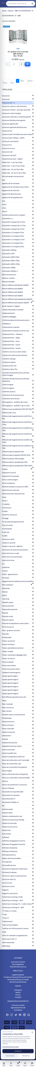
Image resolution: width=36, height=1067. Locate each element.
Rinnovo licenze (8, 725)
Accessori (6, 96)
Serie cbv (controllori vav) (11, 764)
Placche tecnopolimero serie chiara (15, 623)
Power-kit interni (8, 644)
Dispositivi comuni (9, 473)
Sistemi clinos (7, 813)
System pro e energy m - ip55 (13, 907)
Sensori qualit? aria (9, 753)
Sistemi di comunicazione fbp (13, 820)
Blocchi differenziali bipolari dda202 (15, 285)
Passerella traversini (10, 609)
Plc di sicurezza (8, 627)
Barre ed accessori (9, 274)
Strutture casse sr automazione (14, 876)
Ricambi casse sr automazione (13, 714)
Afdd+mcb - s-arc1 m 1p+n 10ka (13, 166)
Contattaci (18, 1010)
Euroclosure (6, 508)
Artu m (4, 211)
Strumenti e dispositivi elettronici (14, 869)
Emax (4, 497)
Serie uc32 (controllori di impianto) (15, 774)
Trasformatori (7, 921)
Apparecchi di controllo (10, 190)
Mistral (4, 592)
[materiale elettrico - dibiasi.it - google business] (29, 1015)
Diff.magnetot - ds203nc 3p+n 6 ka (15, 402)
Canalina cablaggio (9, 317)
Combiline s (6, 324)
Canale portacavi (8, 313)
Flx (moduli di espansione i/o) (13, 522)
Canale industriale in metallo (13, 310)
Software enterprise (9, 848)
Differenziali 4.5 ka (9, 413)
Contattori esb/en (9, 362)
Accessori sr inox (8, 148)
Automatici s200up (9, 250)
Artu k (4, 204)
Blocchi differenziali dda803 (12, 292)
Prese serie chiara (9, 665)
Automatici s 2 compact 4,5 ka (13, 239)
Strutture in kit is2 (9, 879)
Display (5, 469)
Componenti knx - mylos (11, 345)
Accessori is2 (7, 131)
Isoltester (6, 567)
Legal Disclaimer (18, 975)
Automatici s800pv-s (10, 271)
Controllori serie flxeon (11, 399)
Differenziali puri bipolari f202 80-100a (16, 455)
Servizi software (8, 788)
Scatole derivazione (9, 743)
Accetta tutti (18, 1051)
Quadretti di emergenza (11, 672)
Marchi (18, 992)
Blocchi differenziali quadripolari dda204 (17, 299)
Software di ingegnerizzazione (13, 841)
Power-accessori (8, 641)
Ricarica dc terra (8, 721)
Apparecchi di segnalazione (12, 197)
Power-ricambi (7, 651)
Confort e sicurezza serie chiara (14, 352)
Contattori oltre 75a (9, 369)
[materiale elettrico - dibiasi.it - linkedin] (24, 1015)
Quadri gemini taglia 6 (10, 693)
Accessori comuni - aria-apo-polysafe (16, 110)
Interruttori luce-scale (10, 553)
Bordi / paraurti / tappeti (11, 306)
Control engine (7, 384)
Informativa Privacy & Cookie (18, 979)
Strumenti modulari (9, 872)
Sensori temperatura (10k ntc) (13, 757)
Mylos (4, 595)
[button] (25, 1064)
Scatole (5, 739)
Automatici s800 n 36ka (11, 260)
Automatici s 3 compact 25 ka (13, 246)
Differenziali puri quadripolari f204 (15, 462)
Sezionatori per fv (8, 799)
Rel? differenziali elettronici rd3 (14, 697)
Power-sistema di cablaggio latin (14, 655)
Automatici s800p (8, 267)
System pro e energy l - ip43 (12, 900)
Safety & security (8, 732)
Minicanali (6, 588)
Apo (3, 180)
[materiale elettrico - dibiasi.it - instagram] (11, 1015)
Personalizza (26, 1055)
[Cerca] (32, 4)
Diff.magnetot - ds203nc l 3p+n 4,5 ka (16, 406)
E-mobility (6, 504)
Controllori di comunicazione (13, 395)
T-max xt (5, 918)
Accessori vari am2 (9, 155)
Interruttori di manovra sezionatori (15, 550)
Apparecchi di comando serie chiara (15, 187)
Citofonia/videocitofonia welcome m (16, 320)
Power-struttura (8, 658)
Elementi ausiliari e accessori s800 (15, 487)
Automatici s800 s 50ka (11, 264)
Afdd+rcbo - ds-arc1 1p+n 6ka (12, 169)
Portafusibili (6, 637)
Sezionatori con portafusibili (12, 792)
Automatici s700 (8, 253)
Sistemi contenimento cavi (12, 816)
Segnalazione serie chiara (11, 746)
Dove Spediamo (18, 964)
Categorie (18, 990)
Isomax (5, 571)
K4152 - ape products (10, 574)
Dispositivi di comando (10, 476)
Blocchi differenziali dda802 (12, 289)
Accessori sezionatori (10, 141)
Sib (3, 806)
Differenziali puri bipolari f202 (13, 452)
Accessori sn (7, 145)
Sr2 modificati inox (9, 865)
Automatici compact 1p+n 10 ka (13, 222)
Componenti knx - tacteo (11, 348)
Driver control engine (10, 480)
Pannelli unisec (7, 602)
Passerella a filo (8, 606)
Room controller (8, 728)
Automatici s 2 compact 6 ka (12, 243)
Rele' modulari (7, 704)
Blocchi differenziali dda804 (12, 296)
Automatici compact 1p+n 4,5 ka (14, 225)
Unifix (4, 932)
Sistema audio (7, 809)
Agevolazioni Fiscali (18, 1007)
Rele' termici (7, 711)
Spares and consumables (11, 858)
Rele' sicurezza (8, 707)
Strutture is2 (7, 883)
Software (5, 837)
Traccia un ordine (18, 1005)
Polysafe (5, 634)
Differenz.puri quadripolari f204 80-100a (17, 409)
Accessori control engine (11, 113)
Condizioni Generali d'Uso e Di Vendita (18, 977)
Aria (3, 201)
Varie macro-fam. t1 (9, 939)
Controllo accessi (8, 391)
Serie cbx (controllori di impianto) (14, 767)
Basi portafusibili (8, 281)
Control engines (8, 388)
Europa (4, 511)
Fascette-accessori (9, 515)
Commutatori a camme (10, 327)
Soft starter (6, 834)
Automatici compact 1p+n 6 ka (13, 229)
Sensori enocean (8, 750)
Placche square (8, 620)
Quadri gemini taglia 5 (10, 690)
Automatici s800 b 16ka (10, 257)
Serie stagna (7, 771)
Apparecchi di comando (11, 183)
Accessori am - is (8, 103)
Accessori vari (7, 152)
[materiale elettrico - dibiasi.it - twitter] (16, 1015)
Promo (18, 995)
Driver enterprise (8, 483)
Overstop (5, 599)
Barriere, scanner (8, 278)
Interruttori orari (8, 560)
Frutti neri (6, 532)
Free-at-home (7, 525)
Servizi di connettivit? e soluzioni (14, 785)
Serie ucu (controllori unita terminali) (16, 778)
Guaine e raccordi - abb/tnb (12, 546)
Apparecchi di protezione (11, 194)
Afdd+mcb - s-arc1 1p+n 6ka (12, 162)
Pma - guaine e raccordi (11, 630)
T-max (4, 914)
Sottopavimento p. (9, 855)
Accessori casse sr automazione (14, 106)
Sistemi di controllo (9, 823)
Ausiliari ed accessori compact (13, 215)
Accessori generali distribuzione (14, 127)
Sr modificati (7, 862)
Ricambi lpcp (6, 718)
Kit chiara (5, 578)
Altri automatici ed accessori (13, 176)
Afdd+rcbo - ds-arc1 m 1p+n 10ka (14, 173)
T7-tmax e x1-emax (9, 911)
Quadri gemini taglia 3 (10, 683)
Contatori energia (9, 359)
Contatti (18, 997)
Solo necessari (10, 1055)
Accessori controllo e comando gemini (16, 117)
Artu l (4, 208)
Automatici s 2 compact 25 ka (13, 236)
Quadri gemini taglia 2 (10, 679)
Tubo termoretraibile (10, 925)
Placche (5, 613)
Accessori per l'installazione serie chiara (17, 134)
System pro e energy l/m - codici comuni (17, 904)
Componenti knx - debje (11, 338)
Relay (4, 700)
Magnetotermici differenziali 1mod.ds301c (18, 581)
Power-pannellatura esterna (12, 648)
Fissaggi (5, 518)
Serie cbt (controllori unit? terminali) (15, 760)
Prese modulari (8, 662)
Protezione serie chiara (11, 669)
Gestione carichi (8, 539)
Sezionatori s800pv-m (10, 802)
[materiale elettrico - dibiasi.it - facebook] (7, 1015)
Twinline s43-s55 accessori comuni (15, 928)
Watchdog (6, 946)
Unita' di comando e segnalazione (14, 935)
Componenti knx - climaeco (12, 334)
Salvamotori (6, 736)
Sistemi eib (6, 830)
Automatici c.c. (7, 218)
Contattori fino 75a (9, 366)
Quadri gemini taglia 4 (10, 686)
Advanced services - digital (12, 159)
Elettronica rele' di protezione (13, 494)
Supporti (5, 890)
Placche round (7, 616)
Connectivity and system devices (14, 355)
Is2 (3, 564)
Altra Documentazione (18, 982)
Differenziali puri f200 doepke (13, 459)
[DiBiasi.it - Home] (3, 3)
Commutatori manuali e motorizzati (15, 331)
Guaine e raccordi (8, 543)
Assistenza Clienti (18, 962)
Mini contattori (7, 585)
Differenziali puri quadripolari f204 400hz (17, 466)
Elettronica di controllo (10, 490)
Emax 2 (4, 501)
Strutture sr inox (8, 886)
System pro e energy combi (12, 897)
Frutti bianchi (7, 529)
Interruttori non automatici (12, 557)
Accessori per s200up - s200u (13, 138)
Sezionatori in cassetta (11, 795)
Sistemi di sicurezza (9, 827)
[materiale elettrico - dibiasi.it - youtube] (20, 1015)
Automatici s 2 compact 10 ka (13, 232)
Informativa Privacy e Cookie (10, 1047)
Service (5, 781)
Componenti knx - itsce (11, 341)
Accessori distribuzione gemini (13, 120)
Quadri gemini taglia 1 (10, 676)
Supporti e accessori (10, 893)
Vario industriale (8, 942)
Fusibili (4, 536)
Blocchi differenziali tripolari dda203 (15, 303)
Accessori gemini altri (10, 124)
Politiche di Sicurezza (18, 967)
